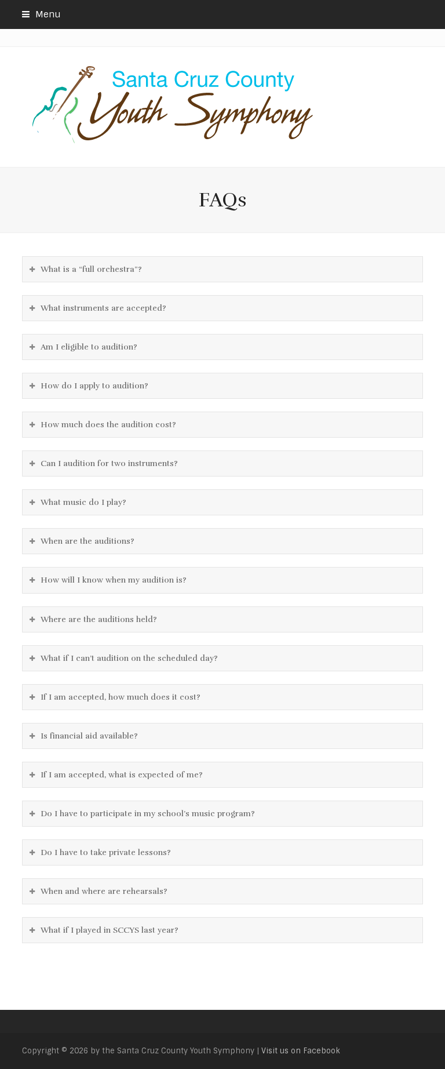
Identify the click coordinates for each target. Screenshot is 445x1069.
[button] (41, 14)
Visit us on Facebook (300, 1051)
